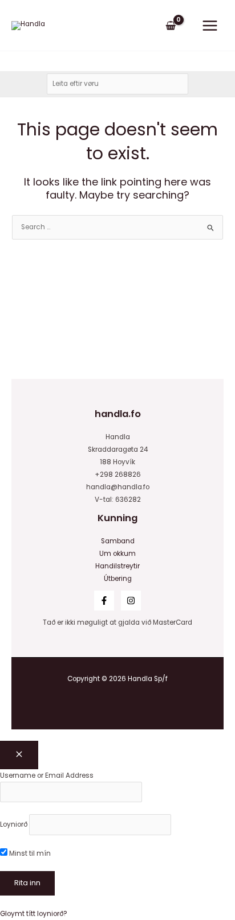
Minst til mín (29, 853)
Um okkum (117, 553)
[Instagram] (131, 600)
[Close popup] (19, 755)
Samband (118, 541)
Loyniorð (13, 824)
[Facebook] (104, 600)
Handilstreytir (117, 566)
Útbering (118, 578)
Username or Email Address (47, 775)
